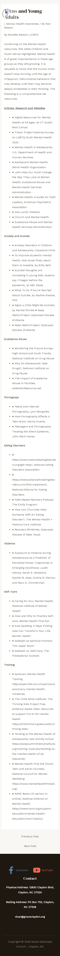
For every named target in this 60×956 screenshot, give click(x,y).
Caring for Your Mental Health (34, 601)
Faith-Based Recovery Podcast (34, 499)
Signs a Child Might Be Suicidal (34, 305)
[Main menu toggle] (56, 15)
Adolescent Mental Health (31, 162)
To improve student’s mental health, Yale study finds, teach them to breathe (32, 260)
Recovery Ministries (27, 529)
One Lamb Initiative (27, 212)
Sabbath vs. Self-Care (28, 650)
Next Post (30, 846)
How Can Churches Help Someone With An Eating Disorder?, (29, 514)
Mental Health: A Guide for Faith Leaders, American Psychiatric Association (34, 202)
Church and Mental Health (32, 217)
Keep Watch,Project (27, 325)
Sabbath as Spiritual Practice (33, 640)
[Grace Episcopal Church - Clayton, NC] (8, 15)
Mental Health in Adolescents (33, 147)
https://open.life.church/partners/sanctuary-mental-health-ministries (33, 689)
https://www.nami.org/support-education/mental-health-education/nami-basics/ (32, 813)
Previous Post (30, 836)
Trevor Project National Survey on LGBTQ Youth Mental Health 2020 (33, 137)
